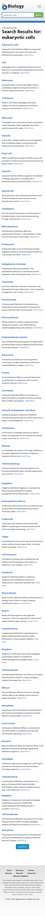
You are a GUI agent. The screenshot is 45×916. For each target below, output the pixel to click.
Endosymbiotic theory (13, 501)
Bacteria (6, 741)
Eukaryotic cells (10, 45)
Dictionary (20, 870)
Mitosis (6, 688)
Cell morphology (11, 464)
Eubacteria (7, 355)
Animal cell (7, 191)
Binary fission (9, 593)
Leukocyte (7, 519)
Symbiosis (7, 572)
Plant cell (7, 153)
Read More (28, 55)
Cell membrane (10, 670)
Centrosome (8, 723)
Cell (4, 63)
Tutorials (8, 873)
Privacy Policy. (28, 894)
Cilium (5, 537)
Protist (5, 373)
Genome (6, 171)
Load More (22, 847)
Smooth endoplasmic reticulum (18, 410)
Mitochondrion (10, 227)
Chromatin (7, 391)
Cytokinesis (8, 209)
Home (9, 870)
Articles (31, 870)
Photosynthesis (10, 317)
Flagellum (7, 483)
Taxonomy (7, 282)
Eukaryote (7, 80)
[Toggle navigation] (39, 6)
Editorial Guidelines (20, 876)
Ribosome (7, 118)
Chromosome (9, 300)
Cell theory (7, 98)
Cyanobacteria (9, 629)
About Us (19, 873)
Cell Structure (9, 555)
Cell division (8, 428)
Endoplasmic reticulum (14, 264)
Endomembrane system (14, 337)
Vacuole (6, 136)
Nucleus (6, 446)
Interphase (7, 706)
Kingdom (7, 649)
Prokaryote (8, 244)
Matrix (5, 611)
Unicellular (7, 759)
